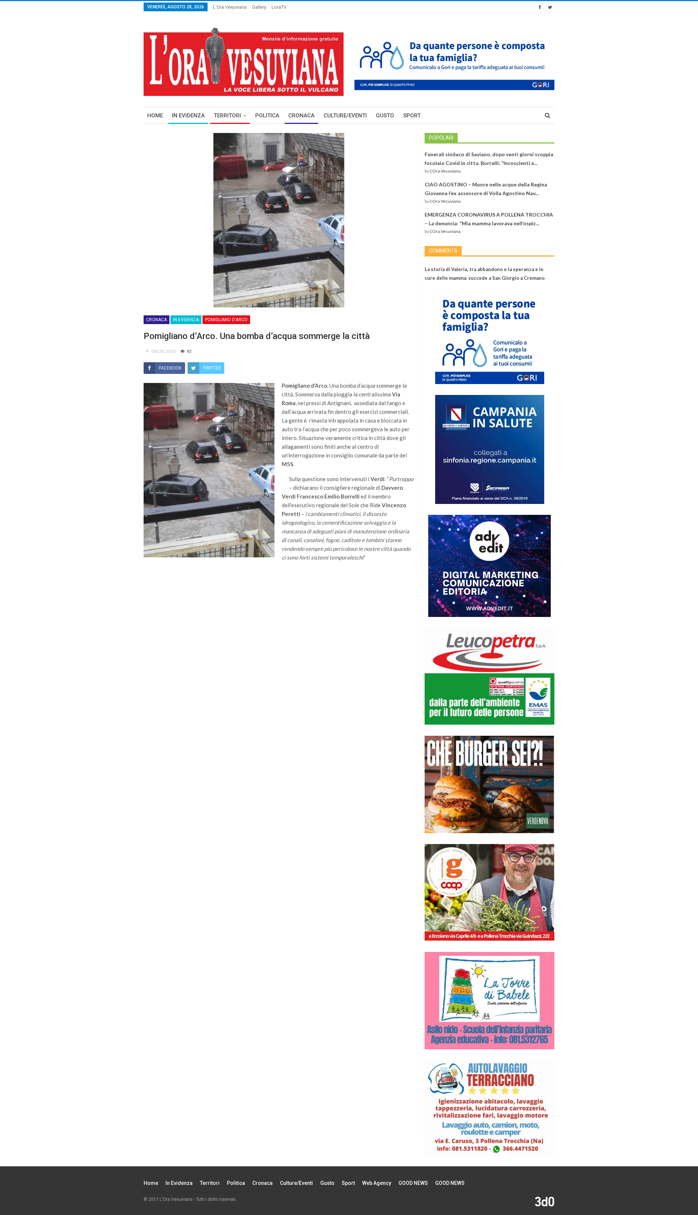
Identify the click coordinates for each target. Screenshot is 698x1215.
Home (155, 115)
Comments (443, 251)
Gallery (259, 7)
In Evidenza (188, 115)
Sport (412, 115)
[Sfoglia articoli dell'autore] (148, 351)
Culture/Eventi (345, 115)
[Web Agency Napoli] (544, 1201)
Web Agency (376, 1183)
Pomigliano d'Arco (226, 319)
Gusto (385, 115)
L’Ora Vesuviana (229, 7)
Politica (267, 115)
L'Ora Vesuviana (445, 171)
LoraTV (279, 7)
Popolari (441, 138)
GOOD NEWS (413, 1183)
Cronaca (301, 115)
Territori (227, 115)
